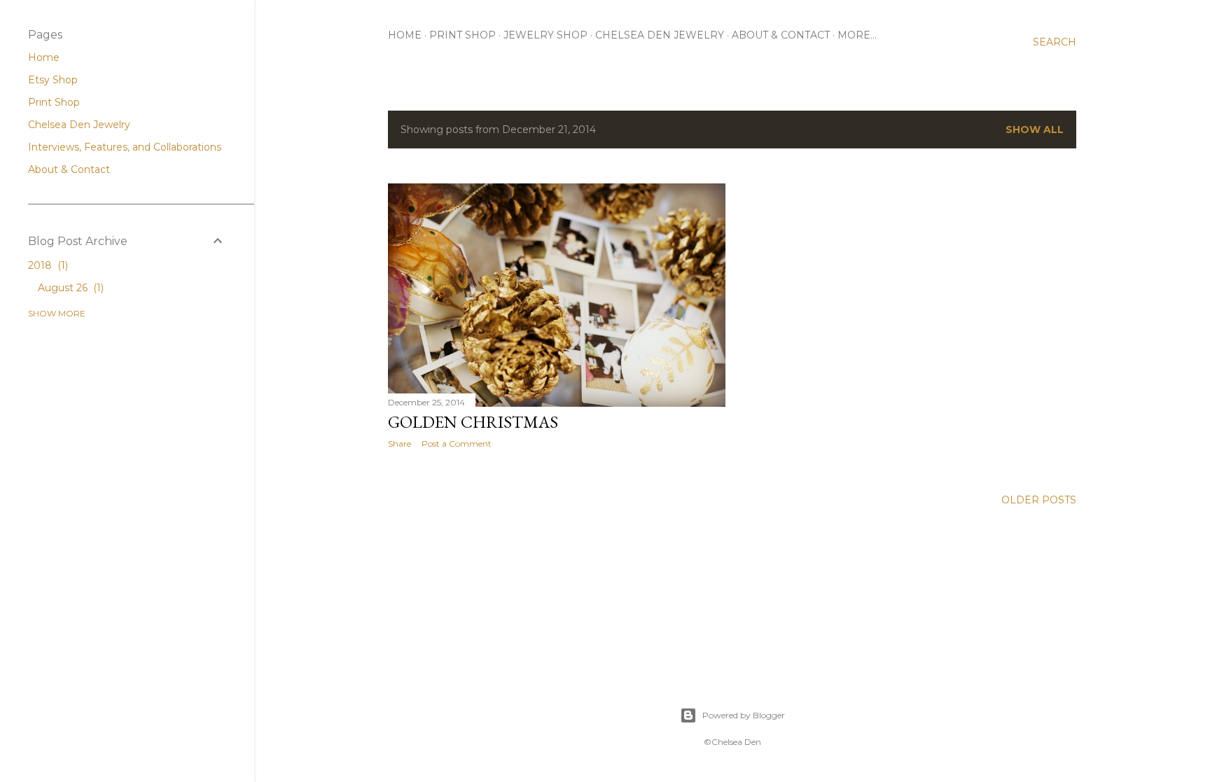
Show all (1035, 129)
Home (405, 35)
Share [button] (399, 443)
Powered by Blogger (743, 715)
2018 (46, 265)
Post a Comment (457, 443)
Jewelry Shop (545, 35)
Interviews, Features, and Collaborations (124, 147)
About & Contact (781, 35)
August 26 (69, 287)
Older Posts (1038, 500)
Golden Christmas (473, 422)
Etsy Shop (53, 80)
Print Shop (462, 35)
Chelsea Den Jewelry (659, 35)
